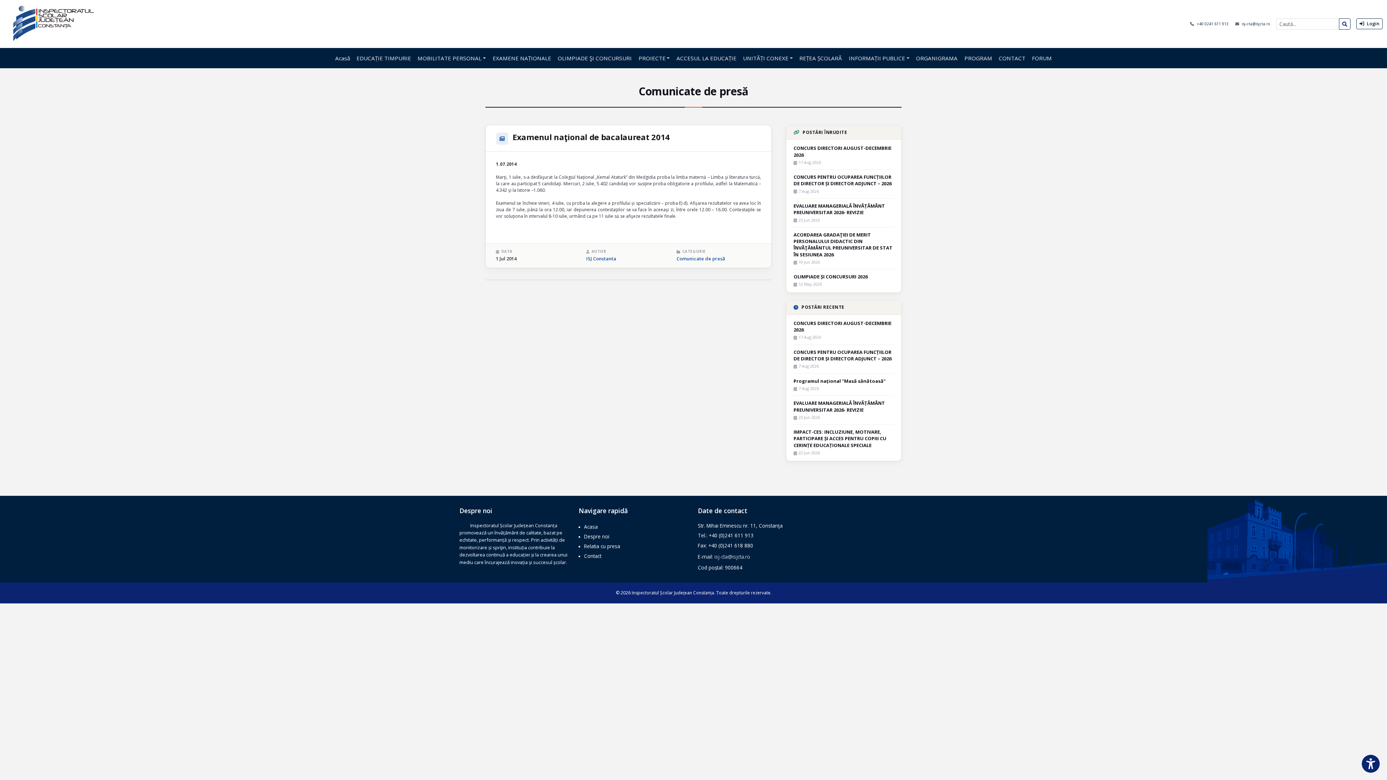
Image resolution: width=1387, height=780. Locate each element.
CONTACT (1012, 58)
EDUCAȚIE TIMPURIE (384, 58)
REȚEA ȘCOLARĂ (820, 58)
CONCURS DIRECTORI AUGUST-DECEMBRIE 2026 (842, 151)
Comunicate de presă (701, 258)
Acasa (591, 526)
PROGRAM (978, 58)
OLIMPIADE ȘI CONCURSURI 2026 (831, 276)
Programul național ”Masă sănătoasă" (840, 381)
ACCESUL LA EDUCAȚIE (706, 58)
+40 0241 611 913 (1213, 23)
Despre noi (596, 536)
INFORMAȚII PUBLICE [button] (877, 58)
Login (1372, 23)
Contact (592, 555)
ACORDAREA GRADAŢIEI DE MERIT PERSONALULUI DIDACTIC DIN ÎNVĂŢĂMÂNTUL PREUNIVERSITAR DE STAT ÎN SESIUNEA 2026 (843, 244)
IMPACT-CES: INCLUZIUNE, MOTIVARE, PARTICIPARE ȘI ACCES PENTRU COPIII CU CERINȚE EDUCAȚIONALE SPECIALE (840, 438)
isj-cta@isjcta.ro (1256, 23)
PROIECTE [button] (652, 58)
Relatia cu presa (602, 546)
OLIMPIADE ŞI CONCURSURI (595, 58)
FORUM (1042, 58)
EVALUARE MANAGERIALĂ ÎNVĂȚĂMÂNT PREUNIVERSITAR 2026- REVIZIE (839, 209)
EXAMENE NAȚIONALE (522, 58)
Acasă (342, 58)
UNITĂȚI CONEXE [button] (765, 58)
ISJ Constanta (601, 258)
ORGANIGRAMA (937, 58)
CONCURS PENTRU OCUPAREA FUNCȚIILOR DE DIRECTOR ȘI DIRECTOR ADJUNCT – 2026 (842, 180)
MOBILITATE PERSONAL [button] (449, 58)
